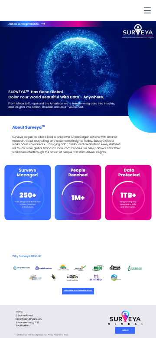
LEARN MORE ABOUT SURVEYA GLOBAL (78, 291)
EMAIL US (125, 330)
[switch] (147, 10)
